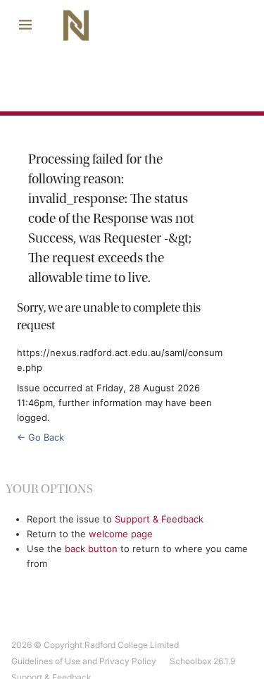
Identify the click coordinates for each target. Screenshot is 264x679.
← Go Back (40, 437)
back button (91, 548)
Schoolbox (190, 661)
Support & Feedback (159, 519)
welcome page (121, 533)
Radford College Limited (131, 645)
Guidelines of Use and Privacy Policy (83, 661)
